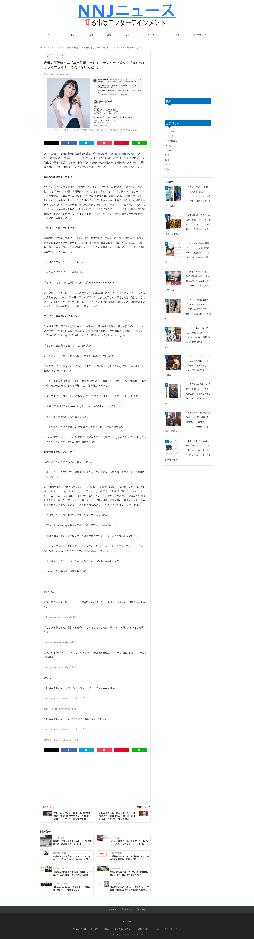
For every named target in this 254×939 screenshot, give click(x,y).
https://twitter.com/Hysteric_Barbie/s (64, 698)
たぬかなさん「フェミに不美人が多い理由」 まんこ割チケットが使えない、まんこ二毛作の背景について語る (188, 365)
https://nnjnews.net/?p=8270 (60, 642)
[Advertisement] (95, 773)
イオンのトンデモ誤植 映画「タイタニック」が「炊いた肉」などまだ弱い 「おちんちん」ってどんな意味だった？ (189, 450)
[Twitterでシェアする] (51, 143)
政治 (167, 155)
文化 (167, 159)
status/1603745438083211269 (61, 739)
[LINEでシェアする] (139, 143)
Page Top (127, 922)
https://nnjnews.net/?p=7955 (60, 667)
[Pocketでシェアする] (104, 143)
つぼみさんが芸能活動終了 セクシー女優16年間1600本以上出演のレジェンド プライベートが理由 (187, 252)
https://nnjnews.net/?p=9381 (60, 617)
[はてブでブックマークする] (86, 143)
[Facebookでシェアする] (69, 143)
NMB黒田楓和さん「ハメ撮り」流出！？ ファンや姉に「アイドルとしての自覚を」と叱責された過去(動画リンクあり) (188, 224)
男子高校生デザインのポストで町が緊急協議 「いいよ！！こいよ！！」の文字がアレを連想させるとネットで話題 (188, 196)
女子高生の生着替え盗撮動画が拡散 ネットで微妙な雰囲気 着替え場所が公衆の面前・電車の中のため (188, 393)
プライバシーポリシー (173, 929)
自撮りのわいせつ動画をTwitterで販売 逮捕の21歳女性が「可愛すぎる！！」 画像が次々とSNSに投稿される (187, 421)
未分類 (168, 164)
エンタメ (50, 56)
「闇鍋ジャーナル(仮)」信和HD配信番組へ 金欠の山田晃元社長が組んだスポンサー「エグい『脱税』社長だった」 (188, 280)
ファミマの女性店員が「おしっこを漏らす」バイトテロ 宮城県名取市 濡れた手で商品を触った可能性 (188, 309)
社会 (61, 56)
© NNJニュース (118, 935)
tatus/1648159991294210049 (60, 708)
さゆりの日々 (171, 141)
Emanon (139, 935)
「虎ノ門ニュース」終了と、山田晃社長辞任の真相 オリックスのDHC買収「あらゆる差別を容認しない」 (189, 337)
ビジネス (169, 150)
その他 (168, 145)
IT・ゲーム (170, 131)
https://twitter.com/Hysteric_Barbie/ (64, 729)
